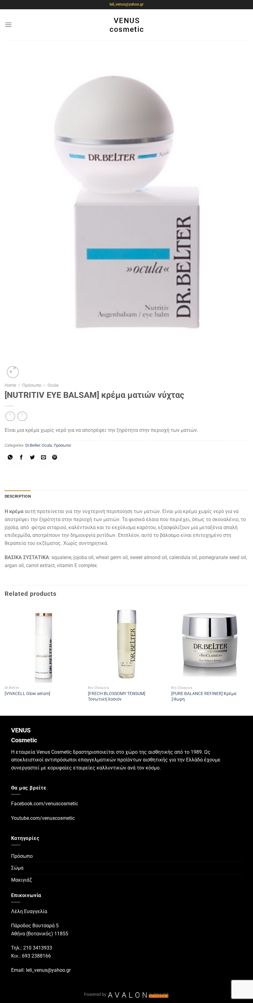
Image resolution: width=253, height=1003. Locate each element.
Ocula (53, 385)
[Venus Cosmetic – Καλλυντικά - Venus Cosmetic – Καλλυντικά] (126, 24)
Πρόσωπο (31, 385)
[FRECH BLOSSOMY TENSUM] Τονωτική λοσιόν (116, 696)
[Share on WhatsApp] (10, 459)
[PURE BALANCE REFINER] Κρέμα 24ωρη (203, 696)
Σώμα (17, 868)
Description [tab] (18, 496)
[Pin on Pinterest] (55, 459)
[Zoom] (13, 372)
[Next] (248, 660)
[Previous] (5, 660)
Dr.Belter (32, 445)
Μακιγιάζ (21, 880)
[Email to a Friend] (44, 459)
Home (10, 385)
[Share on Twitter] (32, 459)
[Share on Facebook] (21, 459)
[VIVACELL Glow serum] (27, 693)
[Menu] (8, 24)
